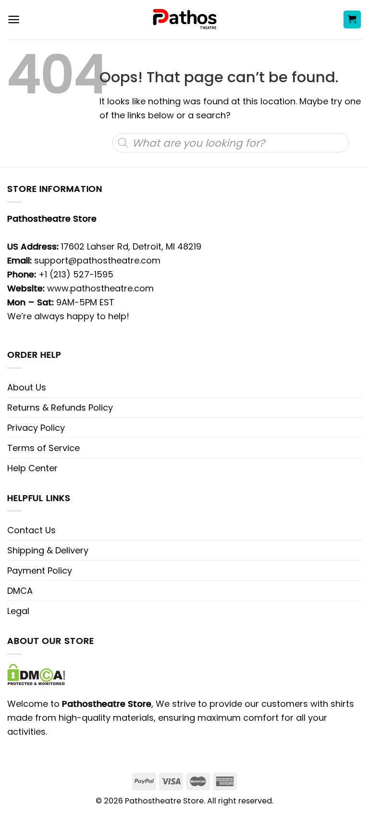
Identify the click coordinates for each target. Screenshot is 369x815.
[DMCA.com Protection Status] (36, 674)
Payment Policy (39, 570)
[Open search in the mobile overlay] (230, 142)
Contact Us (31, 530)
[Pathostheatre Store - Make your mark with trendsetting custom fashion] (184, 19)
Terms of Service (43, 448)
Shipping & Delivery (47, 550)
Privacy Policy (36, 428)
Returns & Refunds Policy (60, 407)
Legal (18, 611)
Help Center (32, 468)
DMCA (20, 591)
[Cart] (352, 19)
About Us (26, 387)
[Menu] (13, 19)
